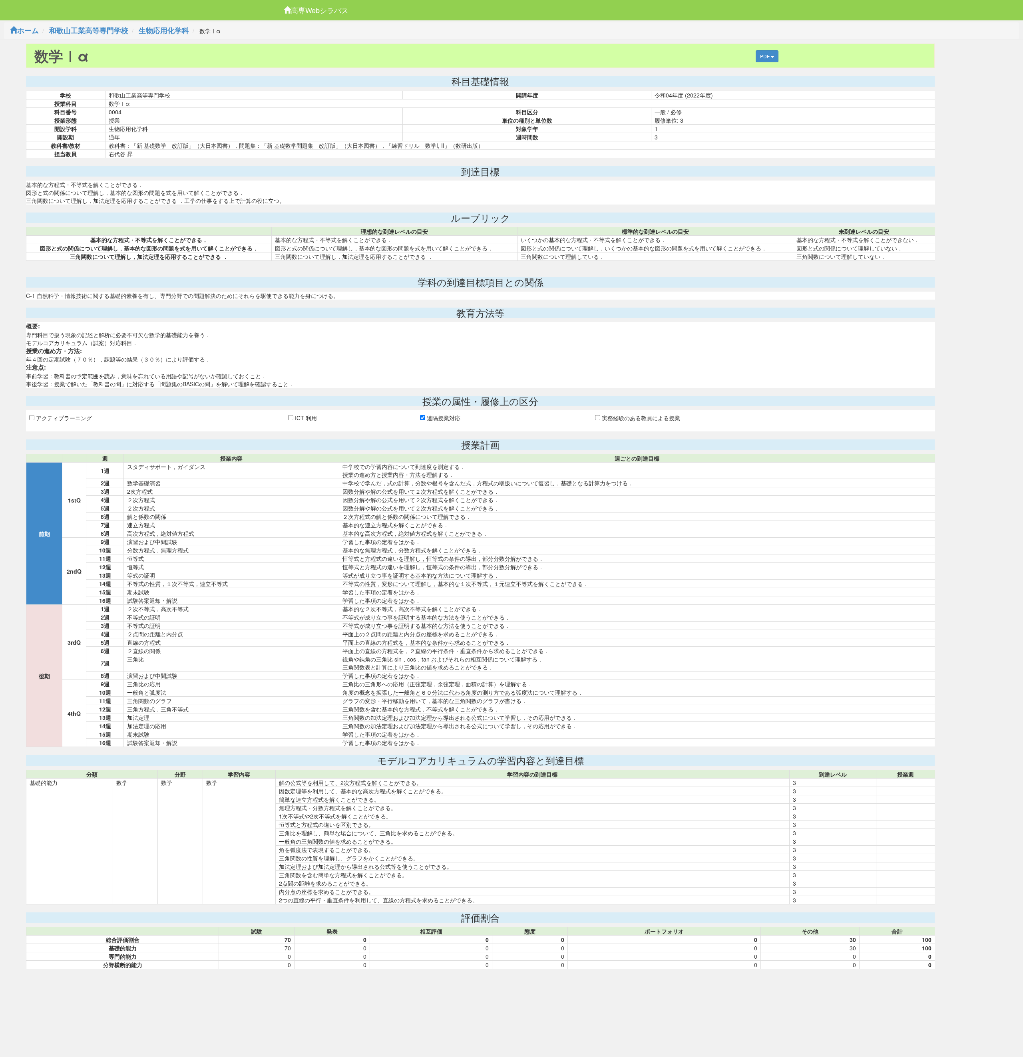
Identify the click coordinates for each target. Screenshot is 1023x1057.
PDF (765, 56)
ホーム (28, 30)
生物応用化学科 (164, 30)
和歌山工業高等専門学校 (88, 30)
